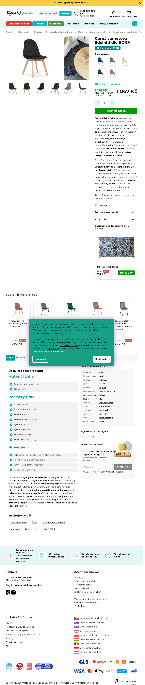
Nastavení (40, 359)
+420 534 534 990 (21, 577)
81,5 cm (102, 388)
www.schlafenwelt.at (90, 652)
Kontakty (79, 595)
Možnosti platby (82, 588)
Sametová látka (107, 391)
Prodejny (79, 577)
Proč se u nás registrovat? (19, 630)
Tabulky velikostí (14, 642)
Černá (102, 372)
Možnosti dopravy (83, 584)
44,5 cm (103, 380)
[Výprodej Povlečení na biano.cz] (29, 666)
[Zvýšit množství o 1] (112, 103)
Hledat (65, 13)
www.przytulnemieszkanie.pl (94, 635)
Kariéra (9, 623)
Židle (34, 522)
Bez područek (106, 403)
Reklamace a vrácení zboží (88, 592)
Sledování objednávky (85, 581)
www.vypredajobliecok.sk (93, 622)
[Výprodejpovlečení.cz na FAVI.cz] (19, 666)
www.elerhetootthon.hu (92, 639)
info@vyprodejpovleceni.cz (26, 585)
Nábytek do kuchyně (53, 522)
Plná (101, 421)
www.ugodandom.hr (90, 631)
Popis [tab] (10, 357)
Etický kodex (81, 606)
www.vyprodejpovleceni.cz (93, 618)
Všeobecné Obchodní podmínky (90, 599)
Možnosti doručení (109, 84)
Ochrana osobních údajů (86, 602)
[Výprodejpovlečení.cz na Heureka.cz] (9, 666)
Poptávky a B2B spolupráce (20, 627)
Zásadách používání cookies (48, 351)
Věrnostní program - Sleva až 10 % (23, 634)
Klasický (103, 414)
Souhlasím (101, 359)
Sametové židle (18, 522)
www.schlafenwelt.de (91, 648)
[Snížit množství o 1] (98, 103)
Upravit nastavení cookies (85, 683)
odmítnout (52, 348)
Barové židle (31, 529)
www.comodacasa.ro (90, 643)
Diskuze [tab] (20, 357)
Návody (10, 638)
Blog (8, 646)
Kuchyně (15, 529)
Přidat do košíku (116, 110)
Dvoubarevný (106, 418)
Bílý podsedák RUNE (108, 267)
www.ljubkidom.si (89, 626)
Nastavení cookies (69, 345)
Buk (101, 376)
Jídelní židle (50, 529)
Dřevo (102, 395)
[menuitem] (19, 24)
